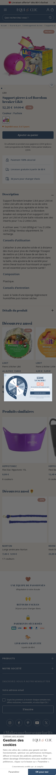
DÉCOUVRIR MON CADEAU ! (40, 393)
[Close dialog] (5, 375)
